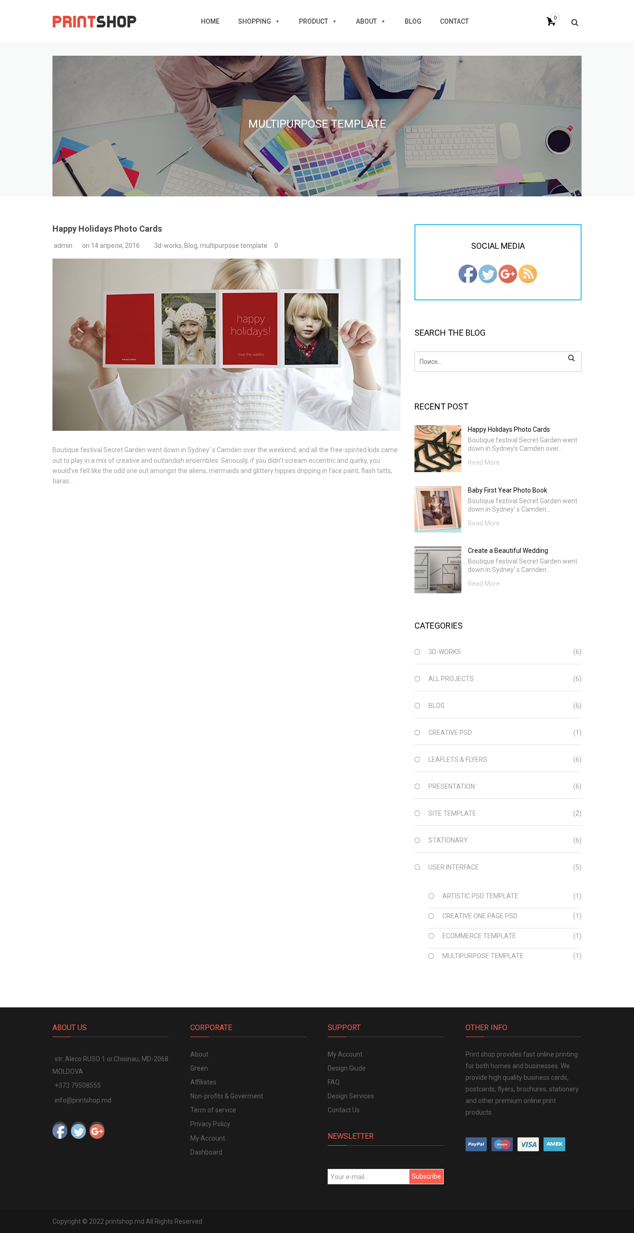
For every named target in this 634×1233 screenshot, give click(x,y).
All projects (451, 678)
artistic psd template (480, 896)
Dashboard (206, 1152)
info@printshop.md (83, 1100)
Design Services (351, 1096)
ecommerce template (479, 936)
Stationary (448, 840)
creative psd (450, 732)
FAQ (334, 1082)
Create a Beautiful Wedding (508, 550)
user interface (453, 867)
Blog (413, 21)
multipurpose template (233, 245)
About (366, 21)
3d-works (167, 245)
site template (452, 813)
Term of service (213, 1110)
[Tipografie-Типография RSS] (527, 273)
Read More (484, 462)
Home (210, 21)
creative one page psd (480, 916)
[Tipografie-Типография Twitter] (488, 273)
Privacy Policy (210, 1124)
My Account (207, 1138)
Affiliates (203, 1082)
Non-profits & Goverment (226, 1096)
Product (313, 21)
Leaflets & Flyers (457, 759)
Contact (454, 21)
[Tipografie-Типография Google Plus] (507, 273)
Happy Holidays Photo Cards (107, 229)
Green (199, 1068)
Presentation (451, 786)
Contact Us (344, 1110)
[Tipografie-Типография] (94, 21)
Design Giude (347, 1068)
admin (63, 245)
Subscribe (426, 1176)
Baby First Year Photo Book (507, 490)
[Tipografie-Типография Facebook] (468, 273)
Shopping (254, 21)
